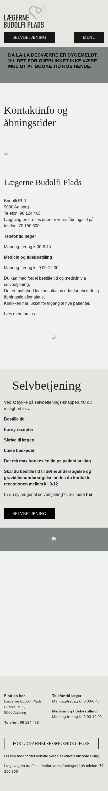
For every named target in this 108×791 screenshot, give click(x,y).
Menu (89, 37)
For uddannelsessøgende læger (51, 743)
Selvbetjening (29, 37)
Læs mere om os (19, 314)
